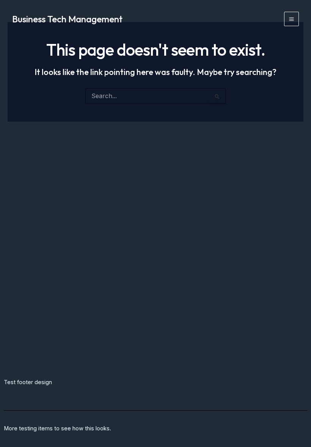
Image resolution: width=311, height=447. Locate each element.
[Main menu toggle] (291, 19)
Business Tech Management (67, 19)
